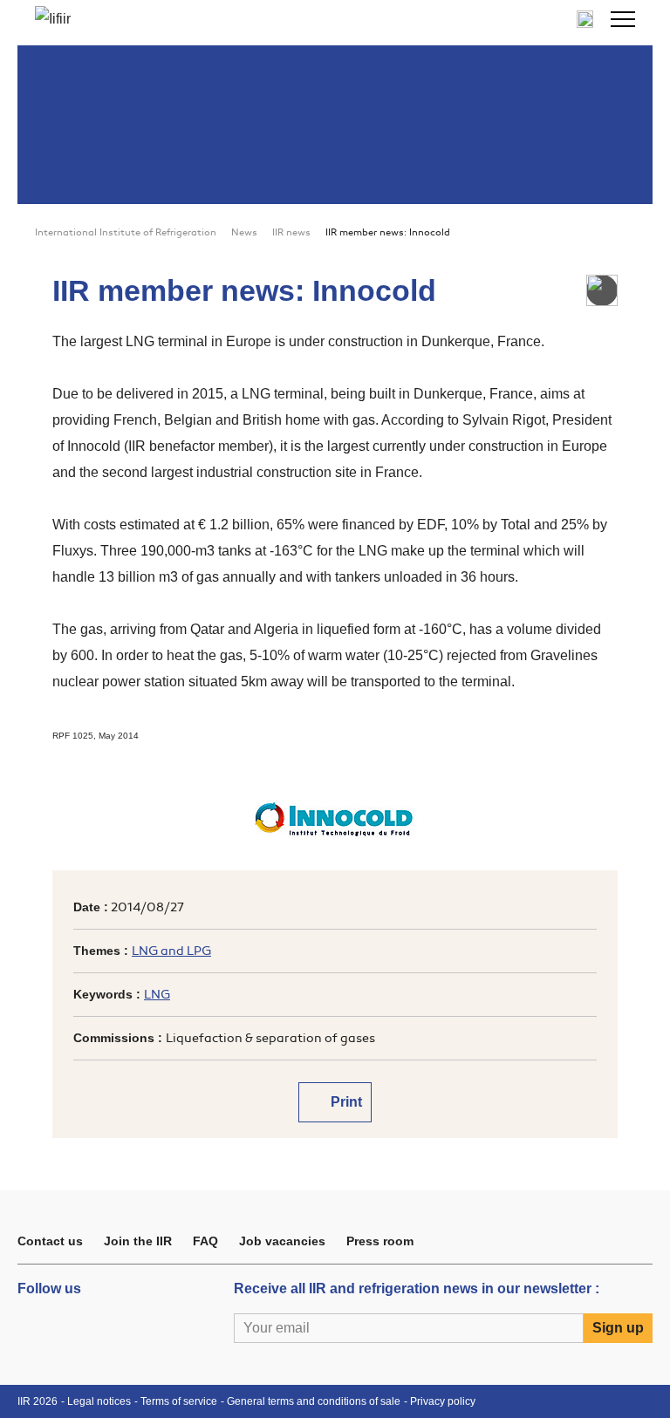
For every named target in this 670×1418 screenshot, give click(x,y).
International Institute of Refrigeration (125, 232)
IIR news (291, 232)
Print (344, 1101)
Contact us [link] (50, 1241)
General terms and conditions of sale (313, 1401)
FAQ (205, 1241)
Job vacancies (282, 1241)
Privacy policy (442, 1401)
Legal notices (99, 1401)
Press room (380, 1241)
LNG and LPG (171, 951)
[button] (623, 19)
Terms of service (178, 1401)
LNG (157, 994)
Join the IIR (138, 1241)
